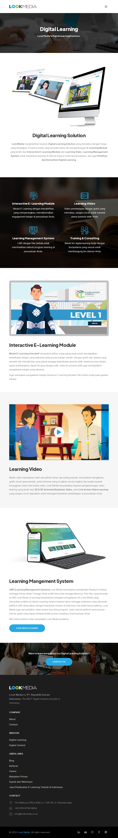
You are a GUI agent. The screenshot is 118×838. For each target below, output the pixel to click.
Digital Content (17, 745)
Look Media (23, 832)
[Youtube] (85, 832)
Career (12, 771)
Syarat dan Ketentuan (21, 781)
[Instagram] (92, 832)
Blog (11, 760)
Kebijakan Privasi (18, 776)
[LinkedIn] (78, 832)
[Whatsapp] (105, 832)
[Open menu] (106, 6)
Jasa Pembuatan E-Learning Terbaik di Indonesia (36, 787)
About (12, 719)
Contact (13, 724)
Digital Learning (17, 740)
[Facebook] (99, 832)
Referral (13, 766)
